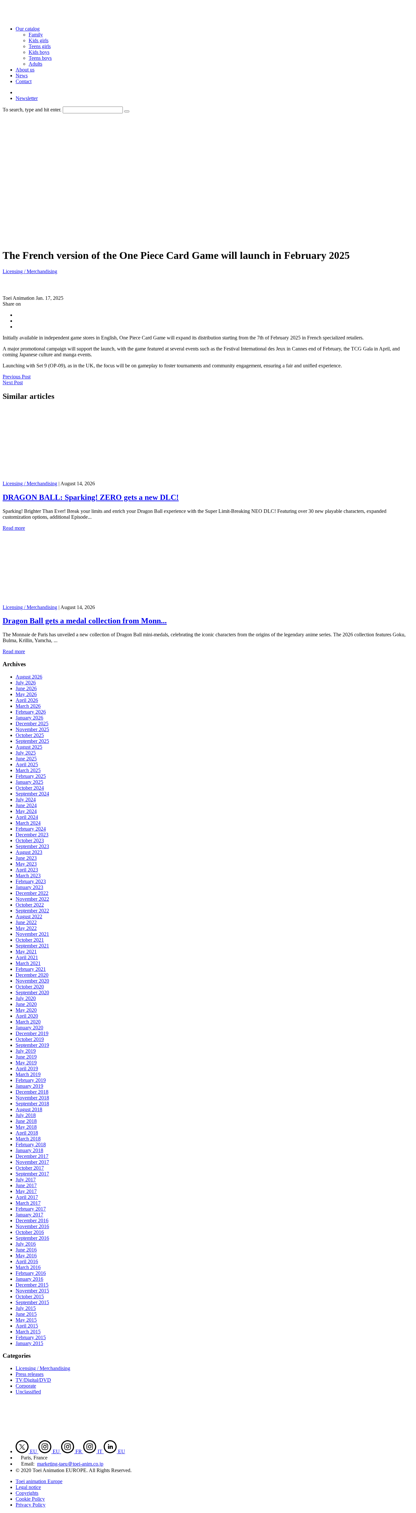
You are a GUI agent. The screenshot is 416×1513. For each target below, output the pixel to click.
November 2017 (32, 1162)
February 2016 (31, 1273)
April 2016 (27, 1261)
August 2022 (29, 916)
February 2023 (31, 881)
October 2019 (30, 1039)
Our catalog (28, 29)
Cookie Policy (30, 1499)
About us (25, 69)
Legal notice (28, 1487)
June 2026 (26, 688)
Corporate (26, 1386)
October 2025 (30, 735)
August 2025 (29, 747)
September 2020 (32, 992)
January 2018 (29, 1150)
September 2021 (32, 945)
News (22, 75)
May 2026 (26, 694)
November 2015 (32, 1290)
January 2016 (29, 1279)
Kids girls (38, 40)
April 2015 (27, 1326)
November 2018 (32, 1097)
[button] (126, 111)
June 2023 (26, 858)
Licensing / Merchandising (30, 271)
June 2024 (26, 805)
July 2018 (26, 1115)
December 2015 (32, 1285)
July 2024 (26, 799)
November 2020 (32, 981)
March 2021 (28, 963)
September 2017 (32, 1173)
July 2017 (26, 1179)
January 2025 (29, 782)
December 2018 (32, 1092)
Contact (24, 81)
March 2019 (28, 1074)
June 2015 (26, 1314)
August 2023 (29, 852)
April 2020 (27, 1016)
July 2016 (26, 1244)
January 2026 (29, 717)
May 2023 (26, 864)
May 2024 (26, 811)
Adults (35, 64)
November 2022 (32, 899)
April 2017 (27, 1197)
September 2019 (32, 1045)
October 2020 (30, 986)
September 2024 (32, 793)
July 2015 (26, 1308)
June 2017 (26, 1185)
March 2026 (28, 706)
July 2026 (26, 682)
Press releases (30, 1374)
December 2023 (32, 834)
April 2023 (27, 869)
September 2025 (32, 741)
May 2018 (26, 1127)
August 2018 (29, 1109)
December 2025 (32, 723)
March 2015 (28, 1331)
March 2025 (28, 770)
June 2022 (26, 922)
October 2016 (30, 1232)
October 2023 (30, 840)
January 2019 (29, 1086)
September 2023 (32, 846)
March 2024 (28, 823)
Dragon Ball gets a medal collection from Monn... (85, 621)
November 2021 (32, 934)
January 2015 (29, 1343)
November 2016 (32, 1226)
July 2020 (26, 998)
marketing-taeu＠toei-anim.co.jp (70, 1464)
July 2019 (26, 1051)
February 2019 (31, 1080)
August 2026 (29, 677)
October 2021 (30, 940)
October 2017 (30, 1168)
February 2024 (31, 829)
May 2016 (26, 1255)
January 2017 (29, 1214)
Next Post (13, 382)
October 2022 (30, 905)
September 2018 (32, 1103)
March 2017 (28, 1203)
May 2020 (26, 1010)
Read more (14, 528)
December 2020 (32, 975)
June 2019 (26, 1057)
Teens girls (40, 46)
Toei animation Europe (39, 1481)
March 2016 (28, 1267)
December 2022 (32, 893)
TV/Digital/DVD (33, 1380)
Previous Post (17, 376)
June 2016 (26, 1249)
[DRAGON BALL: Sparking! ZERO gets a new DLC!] (67, 477)
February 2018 (31, 1144)
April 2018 (27, 1133)
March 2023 (28, 875)
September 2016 (32, 1238)
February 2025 (31, 776)
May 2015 (26, 1320)
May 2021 (26, 951)
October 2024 (30, 788)
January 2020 (29, 1027)
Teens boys (40, 58)
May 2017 (26, 1191)
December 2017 (32, 1156)
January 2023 (29, 887)
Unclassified (28, 1391)
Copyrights (27, 1493)
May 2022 (26, 928)
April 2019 (27, 1068)
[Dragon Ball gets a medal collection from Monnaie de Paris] (67, 601)
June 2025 (26, 758)
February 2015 (31, 1337)
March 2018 (28, 1138)
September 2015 (32, 1302)
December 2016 (32, 1220)
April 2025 (27, 764)
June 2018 (26, 1121)
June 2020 (26, 1004)
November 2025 (32, 729)
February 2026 (31, 712)
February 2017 (31, 1209)
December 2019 (32, 1033)
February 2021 (31, 969)
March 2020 (28, 1021)
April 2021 (27, 957)
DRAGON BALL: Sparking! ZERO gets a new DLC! (91, 497)
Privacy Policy (31, 1504)
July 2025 (26, 753)
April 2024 (27, 817)
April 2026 (27, 700)
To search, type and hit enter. (32, 109)
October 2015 (30, 1296)
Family (36, 34)
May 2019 (26, 1062)
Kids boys (39, 52)
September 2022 (32, 910)
